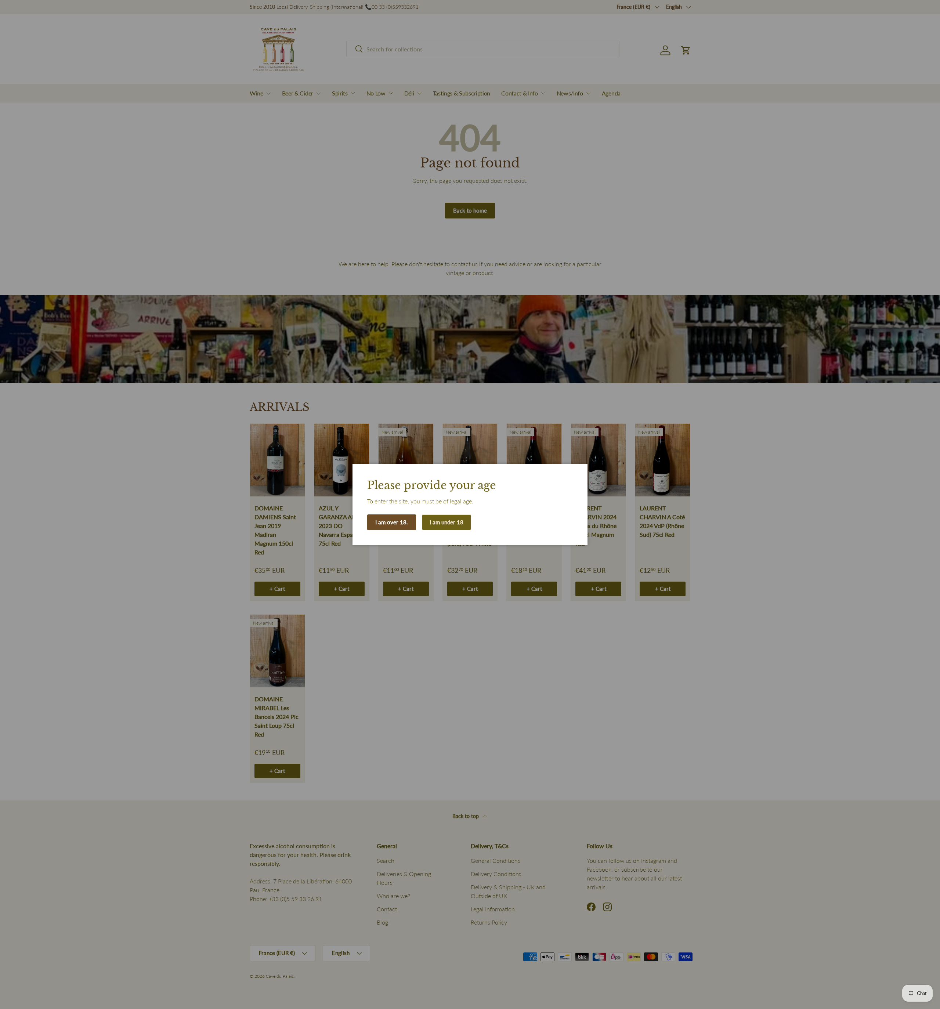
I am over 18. (391, 522)
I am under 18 (446, 522)
